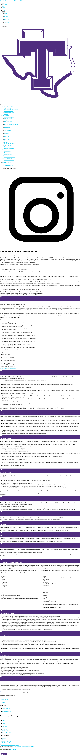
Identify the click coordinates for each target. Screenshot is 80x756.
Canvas (5, 13)
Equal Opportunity (5, 724)
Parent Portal (6, 19)
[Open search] (3, 3)
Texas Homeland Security (6, 741)
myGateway (6, 17)
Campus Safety (4, 721)
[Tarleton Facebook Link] (10, 749)
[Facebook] (41, 247)
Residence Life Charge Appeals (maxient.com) (8, 368)
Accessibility (18, 746)
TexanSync (6, 23)
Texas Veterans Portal (6, 742)
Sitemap (22, 746)
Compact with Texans (6, 708)
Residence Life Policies (6, 166)
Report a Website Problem (29, 746)
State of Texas (4, 738)
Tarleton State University (4, 0)
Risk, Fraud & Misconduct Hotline (8, 730)
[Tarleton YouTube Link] (13, 749)
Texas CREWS (4, 739)
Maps (3, 6)
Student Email (6, 22)
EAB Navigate (6, 16)
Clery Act (3, 723)
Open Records (4, 729)
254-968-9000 (2, 702)
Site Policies (14, 746)
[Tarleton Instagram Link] (14, 749)
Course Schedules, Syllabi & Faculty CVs (9, 727)
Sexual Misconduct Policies (7, 732)
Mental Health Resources (6, 711)
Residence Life (2, 101)
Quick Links (4, 26)
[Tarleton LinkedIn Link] (15, 749)
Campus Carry (4, 720)
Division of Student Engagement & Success (16, 0)
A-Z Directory (4, 4)
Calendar (3, 7)
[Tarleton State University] (40, 99)
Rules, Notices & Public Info (7, 712)
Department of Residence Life (7, 165)
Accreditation (4, 718)
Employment (4, 726)
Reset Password (7, 20)
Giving (3, 10)
